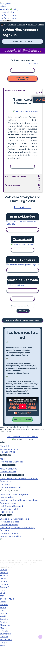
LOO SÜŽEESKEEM (22, 420)
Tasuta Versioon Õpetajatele (14, 494)
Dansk (3, 602)
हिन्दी (1, 596)
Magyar (3, 628)
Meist (2, 459)
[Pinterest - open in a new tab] (1, 558)
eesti (2, 645)
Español (4, 572)
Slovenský (5, 625)
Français (4, 575)
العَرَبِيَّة (2, 593)
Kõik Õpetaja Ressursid (16, 25)
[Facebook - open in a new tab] (1, 547)
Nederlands (5, 584)
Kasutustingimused (9, 522)
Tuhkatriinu (22, 207)
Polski (3, 616)
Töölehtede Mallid (9, 509)
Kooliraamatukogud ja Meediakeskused (19, 500)
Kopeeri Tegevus (22, 41)
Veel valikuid (33, 63)
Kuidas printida (7, 452)
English (3, 570)
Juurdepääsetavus (9, 533)
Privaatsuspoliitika (9, 525)
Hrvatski (4, 631)
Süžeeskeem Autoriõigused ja (14, 519)
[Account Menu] (6, 21)
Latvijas (3, 642)
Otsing (22, 311)
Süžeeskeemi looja (9, 449)
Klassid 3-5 (32, 25)
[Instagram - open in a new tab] (1, 550)
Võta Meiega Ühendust (11, 462)
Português (5, 587)
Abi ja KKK (5, 446)
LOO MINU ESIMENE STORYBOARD (22, 437)
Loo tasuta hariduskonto (28, 51)
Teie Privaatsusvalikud (11, 536)
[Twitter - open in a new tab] (1, 554)
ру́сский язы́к (7, 599)
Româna (4, 619)
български (5, 634)
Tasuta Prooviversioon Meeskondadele (19, 478)
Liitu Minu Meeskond (10, 487)
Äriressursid (5, 481)
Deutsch (4, 578)
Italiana (3, 581)
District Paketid (7, 497)
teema (24, 120)
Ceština (3, 622)
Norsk (3, 610)
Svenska (4, 605)
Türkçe (3, 613)
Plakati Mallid (6, 512)
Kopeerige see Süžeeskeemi (22, 78)
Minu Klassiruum (8, 469)
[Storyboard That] (7, 4)
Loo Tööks (5, 484)
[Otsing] (14, 9)
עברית (2, 590)
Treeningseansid (8, 503)
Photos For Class (8, 472)
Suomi (3, 607)
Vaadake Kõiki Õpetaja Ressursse (22, 320)
